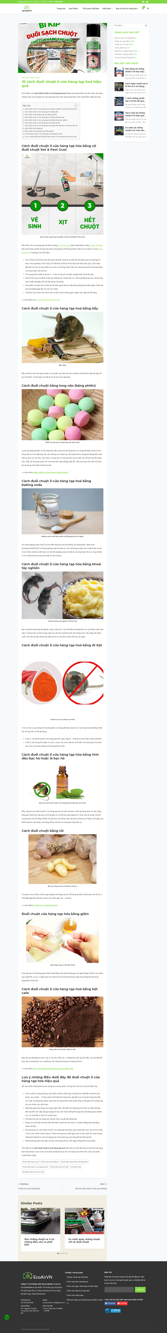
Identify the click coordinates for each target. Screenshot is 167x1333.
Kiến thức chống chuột (31, 77)
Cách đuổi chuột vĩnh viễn (59, 1167)
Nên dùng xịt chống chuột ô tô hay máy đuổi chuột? (134, 70)
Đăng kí (140, 1289)
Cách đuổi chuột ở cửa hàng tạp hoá (35, 1167)
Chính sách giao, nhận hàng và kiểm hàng (82, 1286)
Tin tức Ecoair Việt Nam (124, 58)
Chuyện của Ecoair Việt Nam (77, 1277)
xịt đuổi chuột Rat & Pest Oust (48, 300)
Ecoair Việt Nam (96, 245)
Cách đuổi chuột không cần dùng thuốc (74, 1162)
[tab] (58, 1253)
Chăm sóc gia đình (122, 41)
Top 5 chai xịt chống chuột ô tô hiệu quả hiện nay (135, 114)
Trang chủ (61, 9)
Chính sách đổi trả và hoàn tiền (78, 1291)
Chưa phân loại (121, 48)
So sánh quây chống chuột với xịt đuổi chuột (84, 1240)
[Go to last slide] (24, 1229)
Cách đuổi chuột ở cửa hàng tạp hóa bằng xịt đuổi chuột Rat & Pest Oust (51, 109)
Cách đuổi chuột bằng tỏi (34, 128)
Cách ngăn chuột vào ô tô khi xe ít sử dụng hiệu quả (136, 85)
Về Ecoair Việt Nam (91, 9)
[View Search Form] (147, 9)
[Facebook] (143, 2)
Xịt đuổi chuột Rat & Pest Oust (33, 1172)
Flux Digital (46, 1329)
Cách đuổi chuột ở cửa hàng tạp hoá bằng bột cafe (44, 134)
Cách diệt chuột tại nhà (31, 1162)
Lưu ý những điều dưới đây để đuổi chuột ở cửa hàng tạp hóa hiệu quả (51, 136)
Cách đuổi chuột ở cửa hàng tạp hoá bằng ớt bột (42, 123)
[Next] (100, 1229)
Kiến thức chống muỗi (123, 54)
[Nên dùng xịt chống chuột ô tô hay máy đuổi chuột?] (119, 72)
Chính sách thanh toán (75, 1295)
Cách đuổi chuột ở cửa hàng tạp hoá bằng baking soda (44, 117)
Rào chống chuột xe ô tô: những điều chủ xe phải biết (39, 1242)
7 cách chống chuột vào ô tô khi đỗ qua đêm (134, 99)
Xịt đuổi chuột (76, 1167)
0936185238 (59, 1)
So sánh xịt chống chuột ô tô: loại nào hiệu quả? (134, 129)
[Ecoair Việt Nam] (27, 8)
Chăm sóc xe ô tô (121, 44)
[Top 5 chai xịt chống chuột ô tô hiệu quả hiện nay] (119, 116)
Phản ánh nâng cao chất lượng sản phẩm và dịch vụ (85, 1301)
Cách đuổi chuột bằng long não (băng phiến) (41, 114)
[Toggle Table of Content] (75, 106)
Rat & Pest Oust (64, 245)
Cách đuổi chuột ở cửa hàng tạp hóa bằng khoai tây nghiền (46, 120)
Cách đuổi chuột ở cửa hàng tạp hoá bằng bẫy (41, 112)
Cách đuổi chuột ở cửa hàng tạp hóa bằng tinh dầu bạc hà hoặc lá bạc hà (51, 125)
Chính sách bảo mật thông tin (77, 1282)
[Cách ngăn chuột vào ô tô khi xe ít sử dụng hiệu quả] (119, 86)
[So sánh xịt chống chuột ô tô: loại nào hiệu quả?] (119, 130)
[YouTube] (147, 2)
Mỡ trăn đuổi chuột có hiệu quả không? (91, 1186)
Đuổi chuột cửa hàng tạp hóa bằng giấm (39, 131)
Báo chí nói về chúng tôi (124, 38)
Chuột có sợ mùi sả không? (29, 1186)
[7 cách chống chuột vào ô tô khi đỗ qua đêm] (119, 101)
